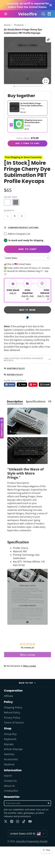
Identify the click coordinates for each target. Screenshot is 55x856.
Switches (9, 754)
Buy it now (27, 310)
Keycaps (9, 744)
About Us (9, 785)
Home (7, 25)
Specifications (36, 401)
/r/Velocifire (11, 790)
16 (35, 86)
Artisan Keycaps (13, 749)
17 (36, 86)
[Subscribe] (48, 803)
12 (29, 86)
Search (8, 775)
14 (32, 86)
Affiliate (8, 696)
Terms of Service (14, 722)
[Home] (27, 14)
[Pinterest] (11, 821)
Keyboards (10, 739)
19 (39, 86)
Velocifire (21, 841)
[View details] (19, 124)
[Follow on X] (5, 821)
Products (19, 25)
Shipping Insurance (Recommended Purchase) (33, 122)
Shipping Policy (13, 707)
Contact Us (10, 780)
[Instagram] (17, 821)
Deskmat (9, 764)
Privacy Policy (12, 717)
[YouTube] (30, 821)
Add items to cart (27, 143)
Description (15, 401)
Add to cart (27, 249)
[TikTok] (24, 821)
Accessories (11, 759)
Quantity (9, 210)
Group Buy (10, 734)
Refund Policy (12, 712)
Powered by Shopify (37, 841)
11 (28, 86)
